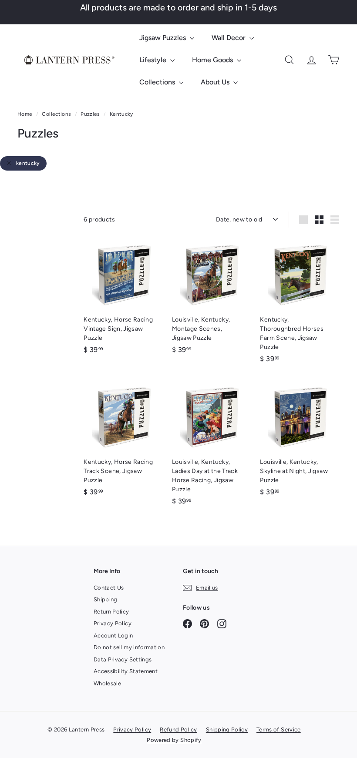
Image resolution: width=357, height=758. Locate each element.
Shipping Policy (227, 729)
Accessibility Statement (126, 671)
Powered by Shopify (174, 740)
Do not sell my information (129, 647)
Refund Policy (178, 729)
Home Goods (213, 60)
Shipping (106, 599)
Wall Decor (229, 38)
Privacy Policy (112, 623)
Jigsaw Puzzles (163, 38)
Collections (158, 82)
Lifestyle (153, 60)
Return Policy (111, 611)
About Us (216, 82)
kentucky (28, 163)
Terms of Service (278, 729)
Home (25, 114)
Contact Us (109, 587)
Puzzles (90, 114)
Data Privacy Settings (123, 659)
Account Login (113, 635)
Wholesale (107, 683)
